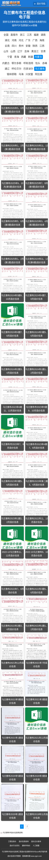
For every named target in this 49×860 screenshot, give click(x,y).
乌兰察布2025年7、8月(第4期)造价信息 (36, 185)
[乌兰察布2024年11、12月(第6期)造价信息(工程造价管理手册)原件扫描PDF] (36, 244)
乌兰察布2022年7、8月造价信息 (12, 591)
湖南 (43, 34)
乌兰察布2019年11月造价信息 (36, 816)
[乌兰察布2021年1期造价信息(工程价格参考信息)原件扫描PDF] (12, 723)
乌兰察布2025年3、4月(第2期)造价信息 (36, 223)
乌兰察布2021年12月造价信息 (12, 665)
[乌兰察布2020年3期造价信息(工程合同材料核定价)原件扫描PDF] (36, 761)
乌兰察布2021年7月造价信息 (36, 665)
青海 (16, 57)
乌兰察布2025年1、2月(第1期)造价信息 (12, 261)
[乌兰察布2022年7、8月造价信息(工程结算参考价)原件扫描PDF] (12, 575)
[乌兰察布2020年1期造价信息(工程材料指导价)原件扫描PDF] (12, 800)
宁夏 (9, 57)
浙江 (22, 34)
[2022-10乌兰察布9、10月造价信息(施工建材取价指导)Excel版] (36, 537)
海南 (41, 40)
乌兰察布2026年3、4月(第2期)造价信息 (36, 110)
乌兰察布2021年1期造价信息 (12, 740)
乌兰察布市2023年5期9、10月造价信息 (36, 409)
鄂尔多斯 (16, 63)
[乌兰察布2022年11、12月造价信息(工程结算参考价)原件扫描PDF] (36, 504)
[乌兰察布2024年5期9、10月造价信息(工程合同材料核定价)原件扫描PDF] (12, 282)
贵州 (21, 46)
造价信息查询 (24, 841)
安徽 (28, 46)
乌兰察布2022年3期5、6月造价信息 (36, 591)
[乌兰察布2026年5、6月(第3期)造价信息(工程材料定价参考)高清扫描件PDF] (12, 93)
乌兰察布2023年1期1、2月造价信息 (12, 520)
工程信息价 (12, 841)
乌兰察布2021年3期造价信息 (36, 701)
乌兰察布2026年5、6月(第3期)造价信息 (12, 110)
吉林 (26, 51)
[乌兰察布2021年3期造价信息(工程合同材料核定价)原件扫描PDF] (36, 684)
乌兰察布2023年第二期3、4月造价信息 (36, 483)
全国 (6, 34)
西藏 (23, 57)
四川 (14, 46)
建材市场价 (26, 846)
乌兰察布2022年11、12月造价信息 (36, 520)
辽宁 (19, 51)
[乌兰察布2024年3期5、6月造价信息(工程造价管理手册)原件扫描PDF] (36, 318)
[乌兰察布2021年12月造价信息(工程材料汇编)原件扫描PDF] (12, 649)
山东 (6, 51)
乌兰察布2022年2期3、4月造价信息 (12, 628)
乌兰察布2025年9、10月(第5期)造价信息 (12, 185)
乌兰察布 (40, 68)
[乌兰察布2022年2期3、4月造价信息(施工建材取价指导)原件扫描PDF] (12, 612)
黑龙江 (35, 51)
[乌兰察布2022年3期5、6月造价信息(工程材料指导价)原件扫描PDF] (36, 575)
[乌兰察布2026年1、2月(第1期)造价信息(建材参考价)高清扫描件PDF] (12, 131)
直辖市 (14, 34)
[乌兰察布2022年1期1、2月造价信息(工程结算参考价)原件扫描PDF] (36, 612)
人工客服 (36, 846)
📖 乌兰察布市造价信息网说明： (12, 833)
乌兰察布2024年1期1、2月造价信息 (36, 371)
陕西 (35, 46)
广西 (35, 40)
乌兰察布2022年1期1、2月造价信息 (36, 628)
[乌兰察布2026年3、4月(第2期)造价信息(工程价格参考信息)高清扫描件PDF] (36, 94)
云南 (7, 46)
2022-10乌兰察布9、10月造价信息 (36, 554)
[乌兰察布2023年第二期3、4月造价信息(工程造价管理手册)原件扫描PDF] (36, 467)
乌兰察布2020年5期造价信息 (12, 778)
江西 (41, 46)
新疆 (30, 57)
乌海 (21, 74)
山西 (12, 51)
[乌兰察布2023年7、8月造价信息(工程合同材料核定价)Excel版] (12, 426)
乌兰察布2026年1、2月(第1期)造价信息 (12, 147)
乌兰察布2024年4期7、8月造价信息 (36, 297)
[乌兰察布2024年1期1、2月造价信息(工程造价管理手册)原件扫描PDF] (36, 355)
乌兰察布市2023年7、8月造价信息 (12, 446)
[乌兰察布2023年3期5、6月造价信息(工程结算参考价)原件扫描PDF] (12, 466)
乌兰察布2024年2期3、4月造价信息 (12, 371)
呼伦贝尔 (16, 68)
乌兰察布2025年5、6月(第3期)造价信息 (12, 223)
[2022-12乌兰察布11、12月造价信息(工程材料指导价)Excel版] (12, 537)
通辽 (7, 68)
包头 (37, 63)
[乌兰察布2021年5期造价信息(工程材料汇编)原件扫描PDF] (12, 686)
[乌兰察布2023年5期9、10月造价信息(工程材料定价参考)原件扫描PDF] (36, 392)
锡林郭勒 (12, 74)
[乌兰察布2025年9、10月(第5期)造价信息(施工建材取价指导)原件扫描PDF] (12, 169)
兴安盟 (29, 74)
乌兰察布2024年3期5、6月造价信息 (36, 334)
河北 (21, 40)
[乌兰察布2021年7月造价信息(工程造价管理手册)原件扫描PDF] (36, 648)
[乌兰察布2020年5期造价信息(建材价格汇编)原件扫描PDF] (12, 761)
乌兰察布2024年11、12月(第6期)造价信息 (36, 261)
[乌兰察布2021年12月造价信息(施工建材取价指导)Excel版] (36, 718)
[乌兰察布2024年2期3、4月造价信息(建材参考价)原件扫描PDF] (12, 355)
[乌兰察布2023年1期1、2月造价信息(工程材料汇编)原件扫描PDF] (12, 503)
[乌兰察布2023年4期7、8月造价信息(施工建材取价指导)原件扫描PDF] (36, 430)
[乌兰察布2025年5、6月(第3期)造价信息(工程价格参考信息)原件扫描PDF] (12, 206)
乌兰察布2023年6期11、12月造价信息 (12, 409)
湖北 (7, 40)
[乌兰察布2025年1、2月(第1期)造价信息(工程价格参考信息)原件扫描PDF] (12, 244)
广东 (28, 40)
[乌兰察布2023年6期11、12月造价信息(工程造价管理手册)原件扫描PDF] (12, 392)
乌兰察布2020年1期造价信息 (12, 816)
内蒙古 (38, 57)
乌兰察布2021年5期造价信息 (12, 701)
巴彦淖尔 (28, 68)
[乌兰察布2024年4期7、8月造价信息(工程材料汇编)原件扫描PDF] (36, 281)
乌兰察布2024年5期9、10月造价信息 (12, 297)
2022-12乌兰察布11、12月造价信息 (12, 554)
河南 (14, 40)
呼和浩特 (28, 63)
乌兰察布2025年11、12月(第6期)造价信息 (36, 147)
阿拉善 (38, 74)
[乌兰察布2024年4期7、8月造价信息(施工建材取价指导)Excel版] (12, 314)
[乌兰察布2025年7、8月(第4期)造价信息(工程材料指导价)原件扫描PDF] (36, 169)
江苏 (29, 34)
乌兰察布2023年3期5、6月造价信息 (12, 483)
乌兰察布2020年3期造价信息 (36, 778)
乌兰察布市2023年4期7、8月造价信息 (36, 446)
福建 (36, 34)
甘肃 (43, 51)
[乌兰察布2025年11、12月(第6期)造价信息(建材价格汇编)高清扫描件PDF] (36, 131)
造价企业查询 (36, 841)
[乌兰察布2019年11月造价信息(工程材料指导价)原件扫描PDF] (36, 799)
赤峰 (44, 63)
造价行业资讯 (14, 846)
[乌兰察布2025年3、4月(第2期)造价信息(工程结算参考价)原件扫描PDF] (36, 207)
